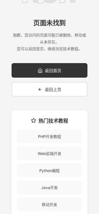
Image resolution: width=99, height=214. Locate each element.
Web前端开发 (49, 153)
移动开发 (49, 204)
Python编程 (49, 170)
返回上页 (53, 89)
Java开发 (49, 187)
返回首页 (53, 70)
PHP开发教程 (49, 136)
